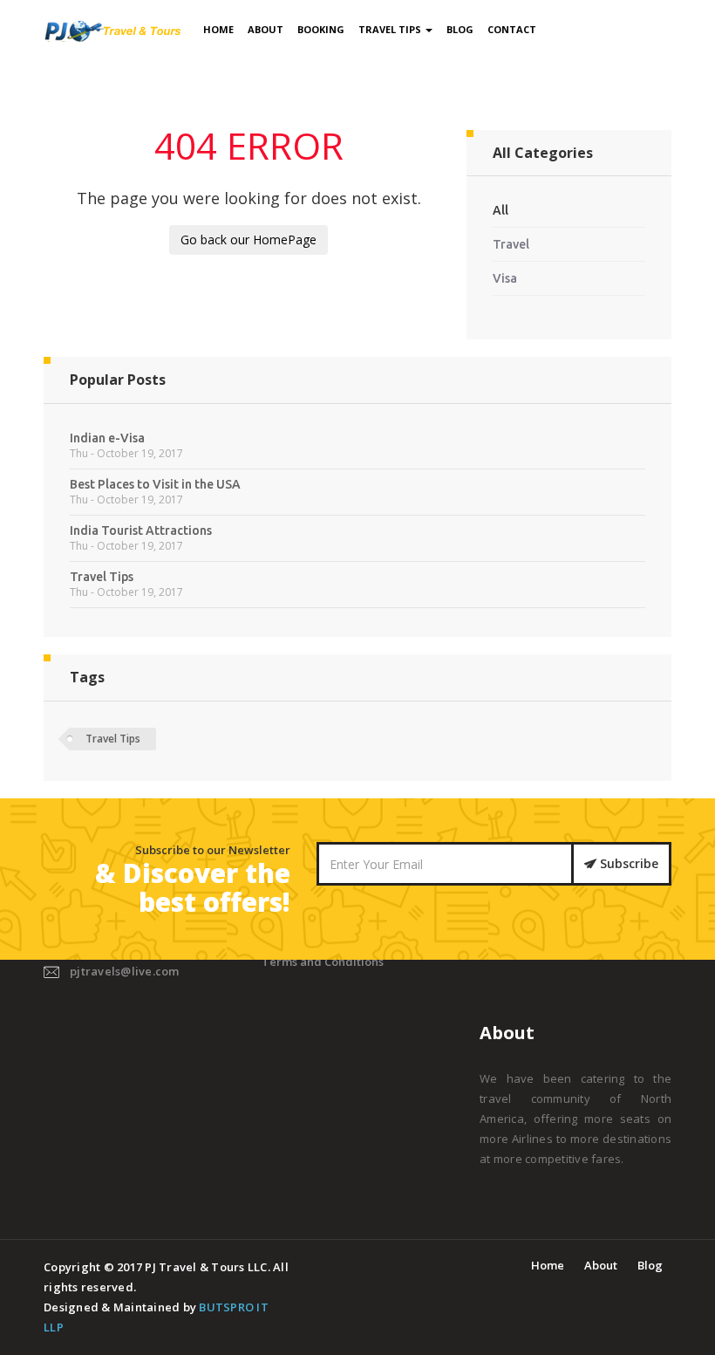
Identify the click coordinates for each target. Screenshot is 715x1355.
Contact (511, 29)
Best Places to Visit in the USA (155, 484)
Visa (505, 278)
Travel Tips (391, 29)
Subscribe (627, 863)
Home (218, 29)
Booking (320, 29)
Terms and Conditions (323, 961)
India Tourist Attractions (141, 530)
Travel (511, 244)
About (265, 29)
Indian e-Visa (107, 438)
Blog (459, 29)
